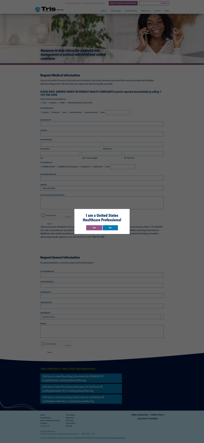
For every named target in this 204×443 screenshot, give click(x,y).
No (110, 228)
